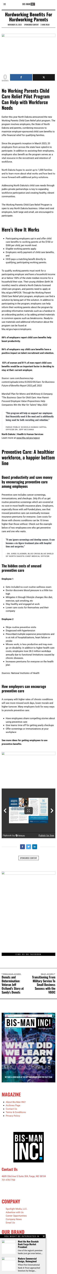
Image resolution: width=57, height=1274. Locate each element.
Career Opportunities (16, 1215)
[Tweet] (44, 77)
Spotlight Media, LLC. (16, 1209)
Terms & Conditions (16, 1112)
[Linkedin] (34, 846)
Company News (14, 1219)
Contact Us (11, 1109)
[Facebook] (22, 846)
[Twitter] (28, 846)
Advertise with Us (15, 1212)
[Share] (21, 77)
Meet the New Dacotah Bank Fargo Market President (28, 1244)
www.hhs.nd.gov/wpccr (28, 438)
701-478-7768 (8, 1180)
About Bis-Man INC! (16, 1102)
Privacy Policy (13, 1115)
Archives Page (13, 1105)
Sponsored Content (31, 24)
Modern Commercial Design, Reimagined (27, 1260)
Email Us (10, 1222)
